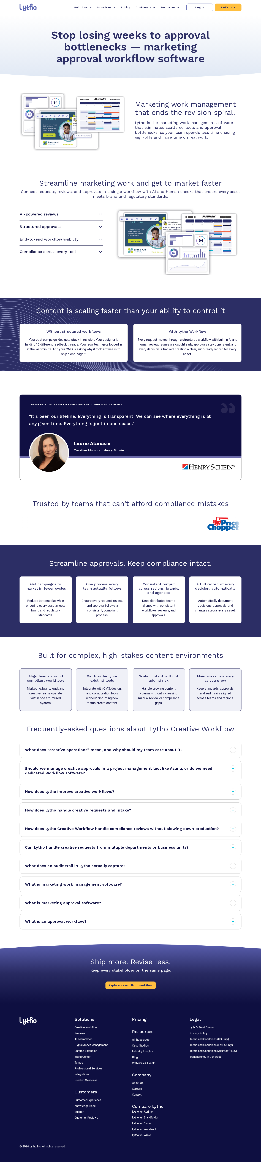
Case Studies (140, 1045)
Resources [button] (168, 7)
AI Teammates (84, 1039)
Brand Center (83, 1056)
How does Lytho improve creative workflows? (69, 791)
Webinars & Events (144, 1063)
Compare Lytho (148, 1106)
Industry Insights (142, 1051)
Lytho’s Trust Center (202, 1027)
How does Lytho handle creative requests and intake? (78, 810)
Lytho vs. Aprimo (142, 1111)
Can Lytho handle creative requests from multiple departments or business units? (107, 847)
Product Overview (86, 1080)
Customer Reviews (86, 1117)
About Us (137, 1083)
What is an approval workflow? (55, 921)
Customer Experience (88, 1100)
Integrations (82, 1074)
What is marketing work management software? (73, 884)
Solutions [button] (81, 7)
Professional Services (88, 1068)
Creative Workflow (86, 1027)
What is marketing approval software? (63, 903)
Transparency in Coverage (206, 1056)
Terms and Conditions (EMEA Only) (211, 1045)
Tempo (79, 1062)
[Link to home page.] (28, 7)
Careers (137, 1088)
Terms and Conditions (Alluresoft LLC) (213, 1051)
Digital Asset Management (91, 1045)
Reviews (80, 1033)
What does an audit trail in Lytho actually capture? (75, 866)
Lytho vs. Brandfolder (145, 1117)
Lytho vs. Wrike (141, 1135)
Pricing (125, 7)
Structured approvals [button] (40, 226)
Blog (135, 1057)
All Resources (140, 1039)
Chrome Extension (86, 1051)
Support (79, 1112)
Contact (137, 1094)
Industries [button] (104, 7)
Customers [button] (143, 7)
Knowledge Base (85, 1106)
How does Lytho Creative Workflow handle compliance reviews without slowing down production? (122, 828)
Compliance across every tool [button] (48, 251)
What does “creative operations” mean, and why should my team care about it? (104, 750)
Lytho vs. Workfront (144, 1129)
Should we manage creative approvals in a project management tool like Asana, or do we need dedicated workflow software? (118, 770)
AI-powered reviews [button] (39, 214)
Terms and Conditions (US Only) (209, 1039)
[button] (199, 7)
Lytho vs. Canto (141, 1123)
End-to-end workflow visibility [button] (49, 239)
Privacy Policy (198, 1033)
